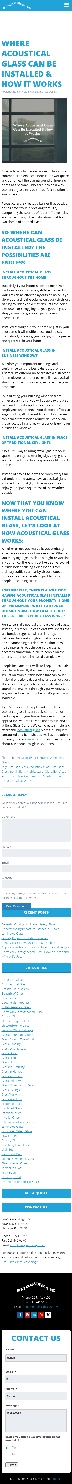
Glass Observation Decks (18, 1085)
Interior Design (12, 1113)
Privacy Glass (10, 1140)
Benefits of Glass (13, 993)
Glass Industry (11, 1081)
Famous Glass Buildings (17, 1030)
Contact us (33, 739)
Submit (11, 1465)
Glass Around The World (18, 1039)
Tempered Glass (12, 1168)
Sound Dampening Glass (18, 1159)
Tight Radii (9, 1172)
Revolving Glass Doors (16, 1145)
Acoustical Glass (28, 758)
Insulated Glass (12, 1108)
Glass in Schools (12, 1076)
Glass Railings (11, 1090)
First (8, 1364)
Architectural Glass (39, 771)
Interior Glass (11, 1117)
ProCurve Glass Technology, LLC (23, 1262)
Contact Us (36, 1207)
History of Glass (12, 1103)
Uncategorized (11, 1177)
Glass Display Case (14, 1048)
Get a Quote (36, 1193)
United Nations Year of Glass (21, 1182)
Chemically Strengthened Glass (22, 1012)
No (14, 1454)
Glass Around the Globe (17, 1035)
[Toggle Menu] (65, 5)
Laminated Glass (12, 1126)
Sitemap (57, 1479)
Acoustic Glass (18, 767)
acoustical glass (28, 730)
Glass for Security (13, 1067)
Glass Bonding (11, 1044)
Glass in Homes (12, 1071)
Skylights (7, 1149)
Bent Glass (9, 998)
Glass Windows (12, 1099)
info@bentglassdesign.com (27, 1245)
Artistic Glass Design (15, 989)
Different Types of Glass (17, 1021)
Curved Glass (10, 1016)
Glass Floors (10, 1062)
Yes (14, 1447)
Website (7, 878)
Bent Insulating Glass (16, 1002)
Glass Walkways (12, 1094)
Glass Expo (9, 1058)
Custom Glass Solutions (40, 776)
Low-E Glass (10, 1136)
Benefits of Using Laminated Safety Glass (28, 924)
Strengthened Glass (14, 1163)
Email (6, 862)
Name (6, 847)
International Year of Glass (19, 1122)
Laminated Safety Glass (17, 1131)
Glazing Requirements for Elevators (25, 938)
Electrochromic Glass (15, 1025)
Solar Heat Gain (12, 1154)
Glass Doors (10, 1053)
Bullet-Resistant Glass (16, 1007)
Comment (9, 816)
